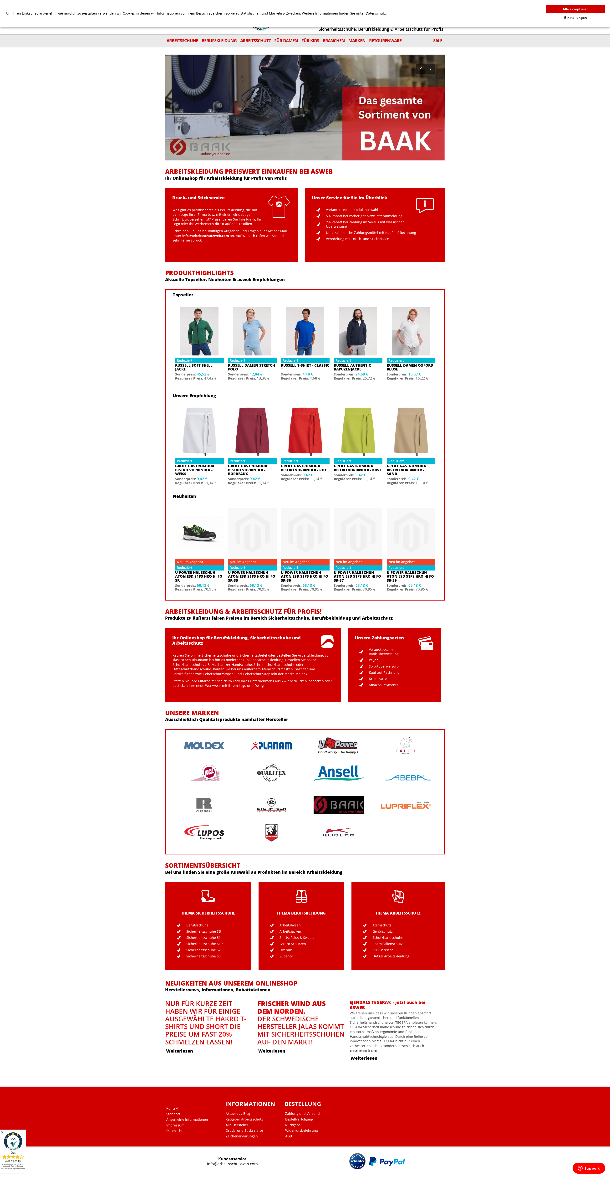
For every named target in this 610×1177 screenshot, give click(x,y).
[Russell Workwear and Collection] (204, 805)
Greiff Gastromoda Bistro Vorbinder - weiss (194, 470)
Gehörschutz (382, 931)
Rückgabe (293, 1125)
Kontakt (172, 1108)
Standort (173, 1114)
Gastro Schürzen (293, 944)
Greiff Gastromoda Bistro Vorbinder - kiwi (357, 468)
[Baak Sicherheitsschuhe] (338, 805)
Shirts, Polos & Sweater (298, 937)
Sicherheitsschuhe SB (203, 931)
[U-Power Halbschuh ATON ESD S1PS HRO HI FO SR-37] (358, 532)
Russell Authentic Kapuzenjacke (352, 367)
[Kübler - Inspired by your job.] (338, 832)
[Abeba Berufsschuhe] (405, 777)
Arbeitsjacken (290, 931)
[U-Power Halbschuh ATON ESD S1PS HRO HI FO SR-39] (411, 532)
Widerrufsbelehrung (301, 1130)
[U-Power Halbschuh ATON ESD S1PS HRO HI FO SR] (199, 532)
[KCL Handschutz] (204, 773)
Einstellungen (575, 18)
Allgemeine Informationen (187, 1119)
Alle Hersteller (237, 1125)
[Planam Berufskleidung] (271, 745)
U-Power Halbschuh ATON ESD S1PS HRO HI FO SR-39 (410, 576)
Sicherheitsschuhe (216, 655)
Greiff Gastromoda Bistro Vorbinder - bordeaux (247, 470)
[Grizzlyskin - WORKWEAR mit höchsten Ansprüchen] (271, 832)
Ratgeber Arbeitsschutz (244, 1119)
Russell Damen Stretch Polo (251, 367)
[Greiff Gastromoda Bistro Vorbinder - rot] (305, 431)
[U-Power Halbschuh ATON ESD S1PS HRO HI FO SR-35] (252, 532)
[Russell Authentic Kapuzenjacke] (358, 331)
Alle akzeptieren (576, 9)
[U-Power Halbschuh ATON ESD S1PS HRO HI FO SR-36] (305, 532)
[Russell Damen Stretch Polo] (252, 331)
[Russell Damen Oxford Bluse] (411, 331)
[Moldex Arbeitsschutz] (204, 745)
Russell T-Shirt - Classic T (305, 367)
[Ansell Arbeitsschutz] (338, 773)
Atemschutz (381, 925)
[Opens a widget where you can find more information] (588, 1169)
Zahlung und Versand (302, 1113)
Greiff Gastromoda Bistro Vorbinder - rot (304, 468)
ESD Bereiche (383, 950)
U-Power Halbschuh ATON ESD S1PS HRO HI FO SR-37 (357, 576)
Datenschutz (176, 1131)
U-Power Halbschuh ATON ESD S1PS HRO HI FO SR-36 (304, 576)
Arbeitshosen (290, 925)
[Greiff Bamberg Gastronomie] (405, 745)
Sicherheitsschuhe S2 (203, 950)
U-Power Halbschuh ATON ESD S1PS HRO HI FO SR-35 (251, 576)
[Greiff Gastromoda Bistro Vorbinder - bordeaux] (252, 431)
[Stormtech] (271, 805)
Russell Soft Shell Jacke (194, 367)
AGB (288, 1136)
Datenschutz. (376, 13)
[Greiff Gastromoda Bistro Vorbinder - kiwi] (358, 431)
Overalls (286, 950)
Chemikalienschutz (387, 944)
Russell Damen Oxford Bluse (410, 367)
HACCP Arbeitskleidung (390, 956)
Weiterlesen (179, 1051)
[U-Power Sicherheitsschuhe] (338, 745)
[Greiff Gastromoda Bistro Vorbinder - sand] (411, 431)
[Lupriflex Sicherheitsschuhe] (405, 805)
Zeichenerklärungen (242, 1136)
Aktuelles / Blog (238, 1113)
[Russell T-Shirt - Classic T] (305, 331)
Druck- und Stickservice (244, 1130)
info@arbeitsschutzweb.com (232, 1164)
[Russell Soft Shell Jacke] (199, 331)
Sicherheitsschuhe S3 (203, 956)
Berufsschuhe (197, 925)
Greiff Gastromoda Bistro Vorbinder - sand (406, 470)
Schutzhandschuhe (387, 937)
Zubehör (286, 956)
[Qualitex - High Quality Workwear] (271, 773)
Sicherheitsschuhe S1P (204, 944)
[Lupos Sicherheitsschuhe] (204, 832)
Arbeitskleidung (310, 655)
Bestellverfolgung (299, 1119)
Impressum (175, 1125)
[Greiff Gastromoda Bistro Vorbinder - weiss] (199, 431)
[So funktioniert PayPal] (387, 1161)
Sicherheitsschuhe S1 (203, 937)
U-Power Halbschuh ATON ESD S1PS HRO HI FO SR (198, 576)
